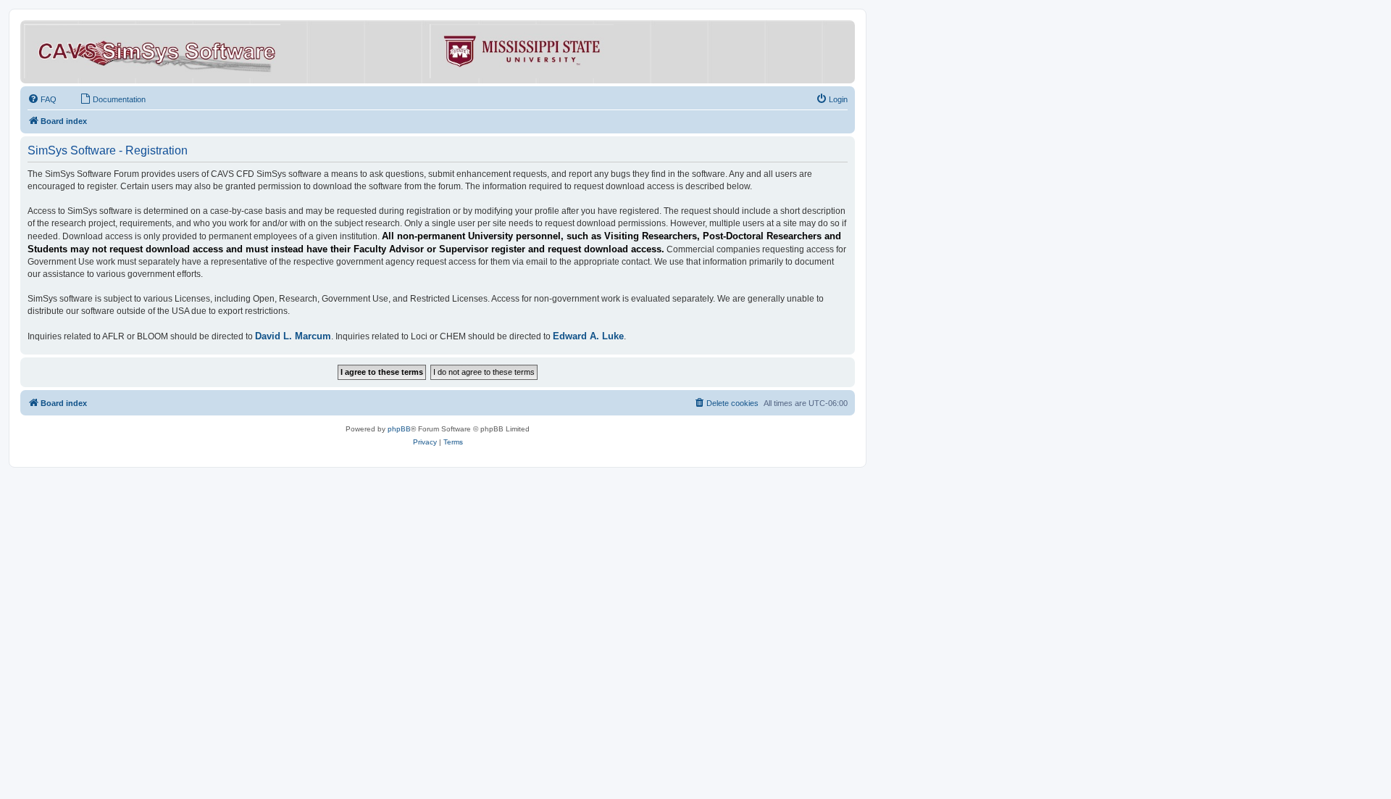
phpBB (399, 429)
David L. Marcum (293, 336)
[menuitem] (42, 99)
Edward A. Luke (588, 336)
